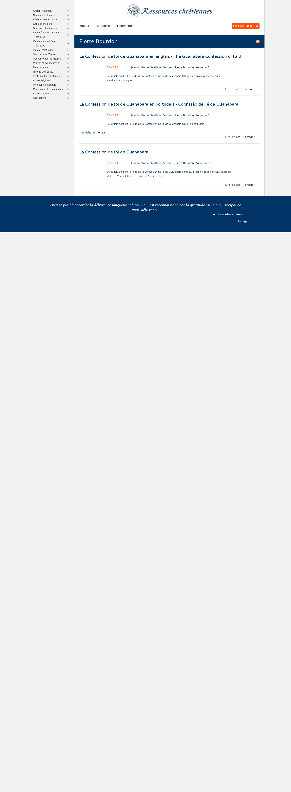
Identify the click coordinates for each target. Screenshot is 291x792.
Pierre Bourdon (184, 67)
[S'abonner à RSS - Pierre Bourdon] (258, 41)
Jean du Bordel (140, 67)
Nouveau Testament (45, 15)
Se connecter (125, 26)
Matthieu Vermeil (162, 67)
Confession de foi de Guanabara (163, 76)
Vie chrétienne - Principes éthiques (48, 34)
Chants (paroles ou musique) (50, 89)
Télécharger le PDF (94, 132)
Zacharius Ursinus (230, 214)
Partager (249, 89)
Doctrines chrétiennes (46, 28)
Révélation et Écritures (46, 19)
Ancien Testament (43, 10)
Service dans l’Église (45, 54)
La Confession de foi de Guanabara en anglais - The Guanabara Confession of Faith (161, 56)
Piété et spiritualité (44, 50)
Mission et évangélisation (48, 63)
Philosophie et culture (46, 84)
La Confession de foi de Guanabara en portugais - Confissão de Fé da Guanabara (158, 104)
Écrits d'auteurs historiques (48, 76)
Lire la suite (232, 89)
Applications (41, 98)
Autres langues (42, 93)
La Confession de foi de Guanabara (113, 152)
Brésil (196, 171)
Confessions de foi (44, 24)
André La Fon (203, 67)
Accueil (84, 26)
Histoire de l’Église (44, 71)
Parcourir (103, 26)
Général (113, 67)
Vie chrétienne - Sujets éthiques (46, 43)
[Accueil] (169, 10)
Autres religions (42, 80)
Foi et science (41, 67)
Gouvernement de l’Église (48, 58)
